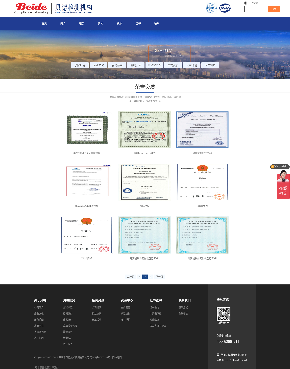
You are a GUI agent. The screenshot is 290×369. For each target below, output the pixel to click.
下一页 (159, 276)
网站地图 (116, 357)
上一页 (130, 276)
